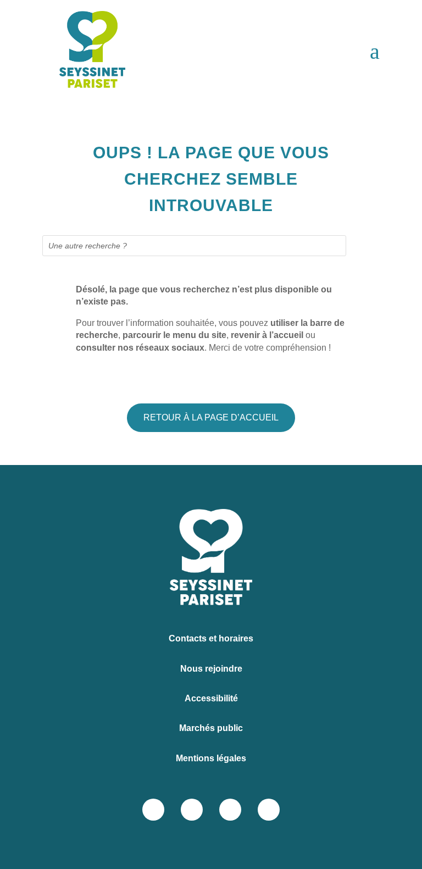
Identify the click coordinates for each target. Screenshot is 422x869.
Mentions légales (211, 758)
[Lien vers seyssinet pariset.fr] (81, 51)
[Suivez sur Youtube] (269, 810)
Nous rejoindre (211, 668)
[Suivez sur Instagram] (192, 810)
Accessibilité (211, 698)
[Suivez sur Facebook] (153, 810)
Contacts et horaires (211, 638)
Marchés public (211, 728)
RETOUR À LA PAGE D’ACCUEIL (211, 417)
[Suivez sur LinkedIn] (230, 810)
